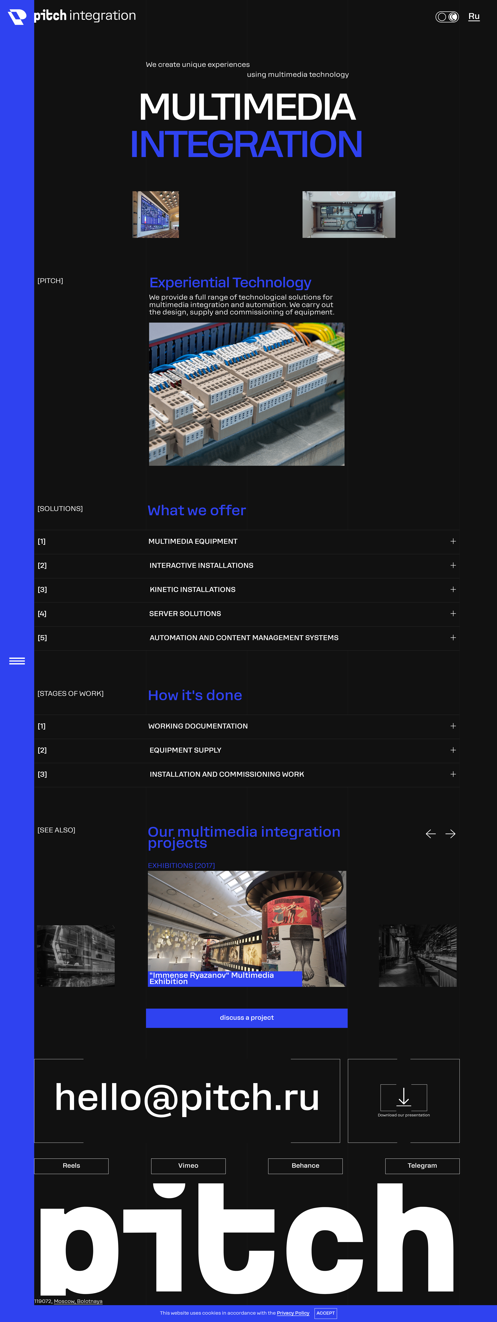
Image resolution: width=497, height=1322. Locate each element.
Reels (71, 1166)
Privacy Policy (293, 1313)
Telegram (422, 1166)
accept (326, 1313)
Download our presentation (404, 1115)
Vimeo (188, 1166)
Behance (305, 1166)
